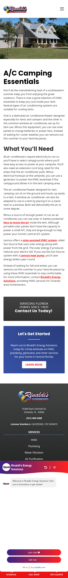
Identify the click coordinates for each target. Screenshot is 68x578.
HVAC (34, 440)
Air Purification (34, 459)
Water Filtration (34, 452)
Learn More (34, 364)
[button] (60, 9)
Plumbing (34, 446)
